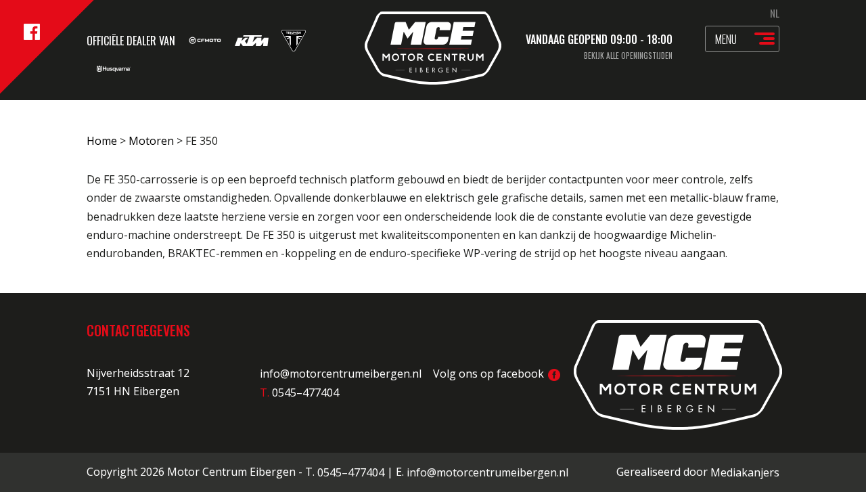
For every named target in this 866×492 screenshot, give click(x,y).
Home (102, 140)
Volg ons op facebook (490, 373)
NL (774, 12)
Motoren (151, 140)
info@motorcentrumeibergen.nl (340, 373)
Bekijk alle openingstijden (628, 55)
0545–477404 (350, 472)
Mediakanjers (744, 472)
